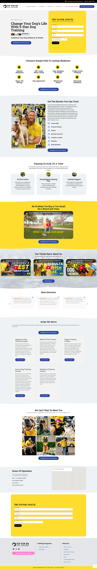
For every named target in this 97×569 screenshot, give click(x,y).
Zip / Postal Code (56, 37)
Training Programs (30, 6)
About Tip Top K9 (67, 547)
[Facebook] (13, 549)
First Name (54, 24)
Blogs (65, 557)
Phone (53, 33)
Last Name (54, 29)
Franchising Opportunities (69, 559)
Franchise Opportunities (71, 6)
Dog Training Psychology (69, 552)
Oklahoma (16, 19)
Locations (41, 6)
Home (12, 19)
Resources (58, 6)
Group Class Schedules (44, 547)
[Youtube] (18, 549)
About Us (50, 6)
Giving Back (66, 549)
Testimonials (66, 554)
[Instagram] (16, 549)
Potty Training (42, 549)
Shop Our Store (67, 562)
